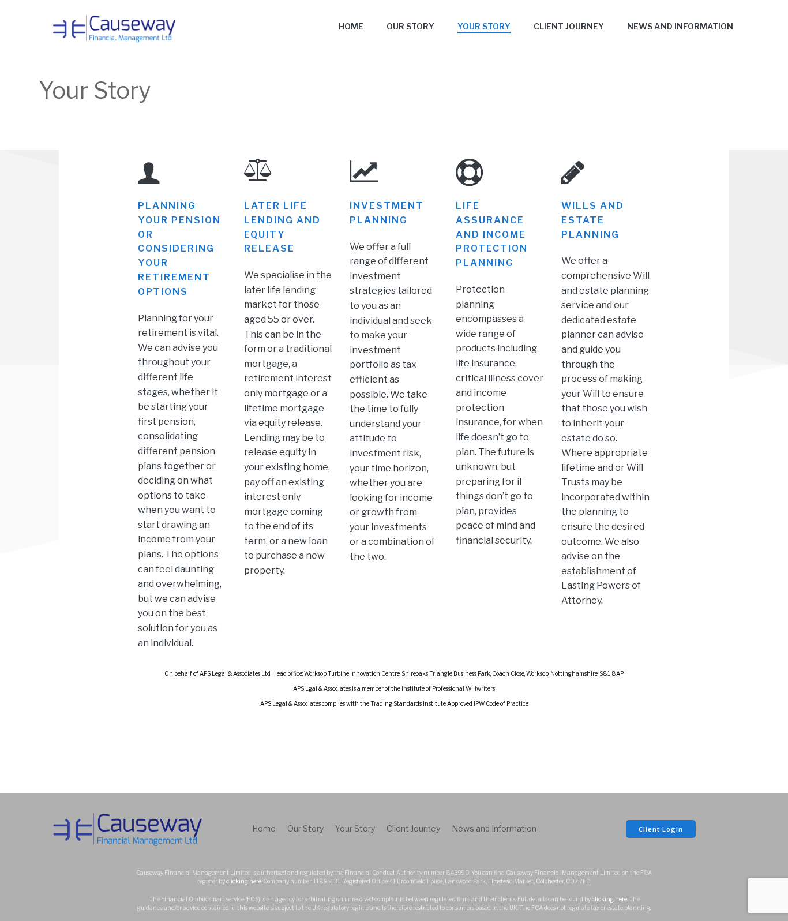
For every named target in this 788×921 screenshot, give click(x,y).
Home (351, 26)
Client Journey (569, 26)
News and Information (680, 26)
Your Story (484, 26)
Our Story (410, 26)
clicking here (243, 881)
